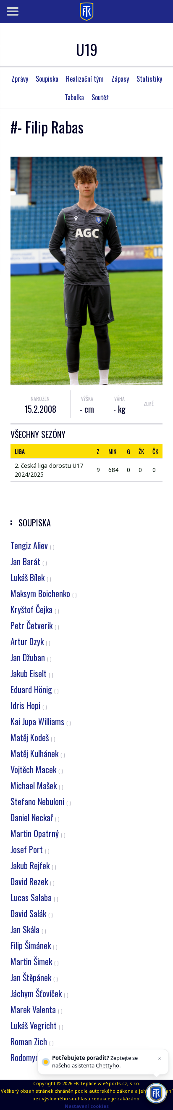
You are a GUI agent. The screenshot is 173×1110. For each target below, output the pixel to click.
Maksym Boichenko (43, 593)
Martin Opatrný (38, 833)
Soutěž (100, 97)
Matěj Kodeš (32, 737)
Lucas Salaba (34, 897)
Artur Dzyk (30, 641)
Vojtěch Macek (36, 769)
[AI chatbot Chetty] (156, 1093)
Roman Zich (32, 1041)
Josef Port (30, 849)
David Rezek (32, 881)
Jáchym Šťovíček (39, 993)
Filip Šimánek (34, 945)
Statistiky (149, 79)
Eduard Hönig (34, 689)
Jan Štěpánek (34, 977)
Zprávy (19, 79)
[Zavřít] (159, 1058)
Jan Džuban (31, 657)
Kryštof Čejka (34, 609)
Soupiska (47, 79)
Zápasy (120, 79)
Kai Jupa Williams (40, 721)
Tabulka (74, 97)
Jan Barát (28, 561)
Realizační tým (85, 79)
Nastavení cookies (87, 1106)
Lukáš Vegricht (36, 1025)
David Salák (31, 913)
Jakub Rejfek (33, 865)
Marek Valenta (36, 1009)
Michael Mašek (36, 785)
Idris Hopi (28, 705)
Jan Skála (28, 929)
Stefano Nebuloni (40, 801)
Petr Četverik (34, 625)
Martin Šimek (34, 961)
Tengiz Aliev (32, 545)
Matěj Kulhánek (37, 753)
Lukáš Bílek (30, 577)
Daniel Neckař (35, 817)
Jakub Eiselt (31, 673)
